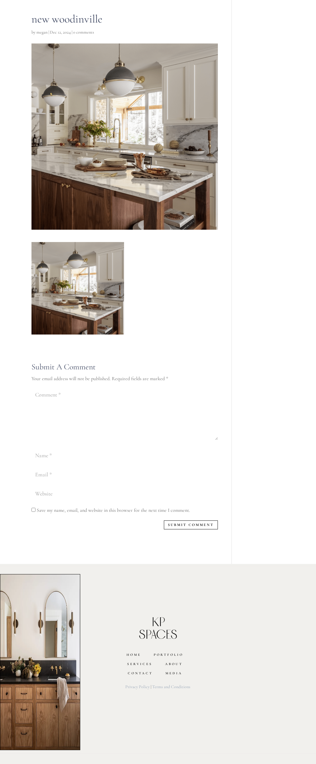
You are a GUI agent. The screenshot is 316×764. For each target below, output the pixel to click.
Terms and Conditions (171, 686)
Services (139, 664)
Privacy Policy (137, 686)
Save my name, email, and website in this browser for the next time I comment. (113, 510)
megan (42, 32)
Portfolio (168, 655)
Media (173, 673)
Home (134, 655)
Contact (140, 673)
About (174, 664)
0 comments (83, 32)
